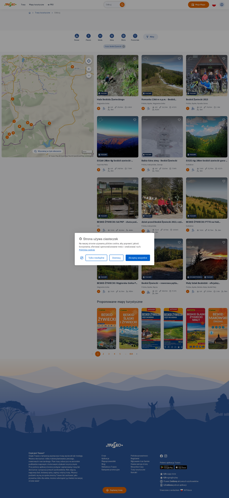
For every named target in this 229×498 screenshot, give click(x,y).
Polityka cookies (87, 250)
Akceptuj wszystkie (138, 258)
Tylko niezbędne (96, 258)
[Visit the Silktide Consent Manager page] (81, 257)
